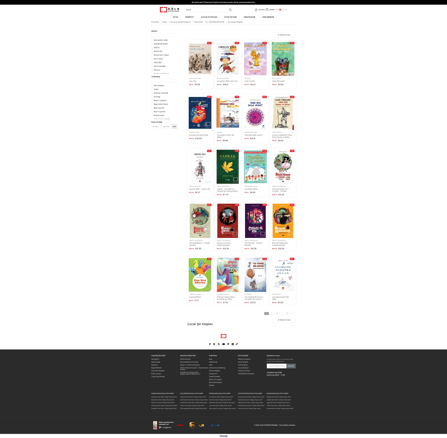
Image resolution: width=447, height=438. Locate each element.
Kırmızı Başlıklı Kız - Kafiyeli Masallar (199, 244)
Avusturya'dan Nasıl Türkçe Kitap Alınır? (251, 397)
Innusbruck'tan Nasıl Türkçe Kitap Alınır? (251, 405)
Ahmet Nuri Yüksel (161, 55)
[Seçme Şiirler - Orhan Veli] (200, 167)
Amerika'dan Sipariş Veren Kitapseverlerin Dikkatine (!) (190, 373)
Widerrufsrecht (185, 359)
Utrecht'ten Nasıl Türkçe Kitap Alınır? (192, 405)
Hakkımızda (213, 362)
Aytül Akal (158, 62)
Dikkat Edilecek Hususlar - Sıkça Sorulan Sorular (194, 368)
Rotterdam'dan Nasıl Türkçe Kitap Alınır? (193, 402)
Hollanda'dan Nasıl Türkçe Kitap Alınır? (193, 397)
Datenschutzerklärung (217, 368)
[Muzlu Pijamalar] (283, 59)
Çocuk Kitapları (243, 368)
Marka (154, 31)
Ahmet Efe (158, 51)
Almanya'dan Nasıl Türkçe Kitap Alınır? (164, 397)
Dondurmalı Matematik (198, 135)
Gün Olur (192, 81)
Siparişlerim (155, 359)
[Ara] (230, 9)
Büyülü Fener (159, 115)
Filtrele (174, 126)
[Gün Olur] (200, 59)
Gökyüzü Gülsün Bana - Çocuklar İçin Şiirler (226, 298)
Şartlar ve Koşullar (215, 379)
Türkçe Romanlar (244, 371)
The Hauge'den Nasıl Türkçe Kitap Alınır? (193, 408)
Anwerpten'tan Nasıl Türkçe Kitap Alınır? (280, 408)
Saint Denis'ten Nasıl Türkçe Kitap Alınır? (222, 408)
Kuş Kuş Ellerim (195, 297)
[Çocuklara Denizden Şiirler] (283, 275)
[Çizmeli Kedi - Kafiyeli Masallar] (255, 221)
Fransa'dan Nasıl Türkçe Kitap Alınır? (221, 397)
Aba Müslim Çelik (161, 40)
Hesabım (154, 365)
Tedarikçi (155, 76)
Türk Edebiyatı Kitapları (246, 373)
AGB (210, 365)
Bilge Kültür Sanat (161, 104)
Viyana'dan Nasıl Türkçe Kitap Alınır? (250, 400)
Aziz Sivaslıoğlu (160, 66)
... (282, 313)
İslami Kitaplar (243, 362)
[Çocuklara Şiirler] (255, 167)
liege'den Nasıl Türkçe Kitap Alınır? (278, 402)
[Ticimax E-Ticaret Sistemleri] (223, 436)
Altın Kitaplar (159, 85)
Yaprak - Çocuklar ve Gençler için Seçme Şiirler (227, 190)
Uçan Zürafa (250, 81)
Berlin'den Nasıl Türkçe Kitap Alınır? (163, 400)
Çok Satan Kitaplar (158, 371)
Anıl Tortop (158, 59)
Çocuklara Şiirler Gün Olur (227, 81)
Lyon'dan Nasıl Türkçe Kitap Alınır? (220, 405)
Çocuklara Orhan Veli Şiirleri (225, 136)
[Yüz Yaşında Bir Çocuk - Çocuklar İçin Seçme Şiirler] (255, 275)
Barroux (157, 70)
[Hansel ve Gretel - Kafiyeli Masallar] (227, 221)
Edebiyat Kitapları (244, 359)
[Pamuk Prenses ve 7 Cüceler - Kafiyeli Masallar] (283, 167)
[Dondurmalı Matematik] (200, 113)
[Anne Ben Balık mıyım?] (255, 113)
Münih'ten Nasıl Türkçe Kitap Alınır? (163, 402)
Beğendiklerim (156, 368)
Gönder (291, 366)
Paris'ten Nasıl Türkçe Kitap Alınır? (220, 400)
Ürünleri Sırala (284, 35)
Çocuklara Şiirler (251, 189)
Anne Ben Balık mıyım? (254, 135)
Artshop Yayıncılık (161, 93)
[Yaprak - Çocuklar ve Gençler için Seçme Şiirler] (227, 167)
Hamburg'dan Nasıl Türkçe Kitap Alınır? (164, 405)
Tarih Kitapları (243, 365)
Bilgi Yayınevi (159, 108)
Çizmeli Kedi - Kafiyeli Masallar (253, 244)
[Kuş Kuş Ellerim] (200, 275)
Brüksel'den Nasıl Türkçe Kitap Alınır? (279, 400)
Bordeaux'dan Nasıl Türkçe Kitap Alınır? (222, 402)
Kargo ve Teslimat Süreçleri (190, 365)
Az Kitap (157, 97)
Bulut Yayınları (159, 111)
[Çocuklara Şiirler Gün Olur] (227, 59)
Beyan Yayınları (160, 100)
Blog (210, 359)
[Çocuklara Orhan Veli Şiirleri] (227, 113)
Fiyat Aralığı (156, 122)
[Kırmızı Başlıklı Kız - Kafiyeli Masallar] (200, 221)
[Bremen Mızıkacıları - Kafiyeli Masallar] (283, 221)
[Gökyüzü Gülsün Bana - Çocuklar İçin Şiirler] (227, 275)
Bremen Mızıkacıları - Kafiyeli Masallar (280, 244)
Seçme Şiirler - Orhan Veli (199, 189)
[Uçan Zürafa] (255, 59)
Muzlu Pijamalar (278, 81)
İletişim (211, 385)
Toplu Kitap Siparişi (158, 376)
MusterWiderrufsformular (189, 362)
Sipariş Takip (155, 362)
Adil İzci (157, 47)
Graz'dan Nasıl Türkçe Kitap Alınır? (249, 408)
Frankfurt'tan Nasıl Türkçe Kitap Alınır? (164, 408)
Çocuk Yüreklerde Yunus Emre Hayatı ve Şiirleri (282, 136)
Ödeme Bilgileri (214, 371)
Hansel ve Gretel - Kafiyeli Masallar (224, 244)
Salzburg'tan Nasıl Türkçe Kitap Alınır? (250, 402)
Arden (156, 89)
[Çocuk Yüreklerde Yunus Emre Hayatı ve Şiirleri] (283, 113)
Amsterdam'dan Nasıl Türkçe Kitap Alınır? (194, 400)
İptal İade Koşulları (215, 382)
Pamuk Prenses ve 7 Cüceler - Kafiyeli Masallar (280, 190)
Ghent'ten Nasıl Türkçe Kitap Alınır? (278, 405)
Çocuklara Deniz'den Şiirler (280, 298)
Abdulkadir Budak (161, 44)
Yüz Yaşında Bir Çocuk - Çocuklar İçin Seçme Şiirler (254, 298)
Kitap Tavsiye (156, 373)
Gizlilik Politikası (214, 376)
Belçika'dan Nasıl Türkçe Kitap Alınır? (279, 397)
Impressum (213, 373)
